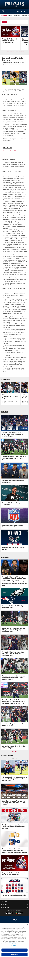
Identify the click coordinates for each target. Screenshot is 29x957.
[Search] (24, 11)
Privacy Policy (12, 942)
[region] (14, 940)
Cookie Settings (14, 945)
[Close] (27, 925)
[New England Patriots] (14, 920)
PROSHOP (19, 11)
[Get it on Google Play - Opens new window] (19, 914)
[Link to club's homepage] (3, 10)
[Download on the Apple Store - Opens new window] (9, 913)
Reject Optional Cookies (14, 950)
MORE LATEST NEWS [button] (14, 553)
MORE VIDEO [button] (14, 751)
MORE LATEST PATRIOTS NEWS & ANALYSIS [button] (14, 51)
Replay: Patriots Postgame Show (16, 22)
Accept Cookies (14, 954)
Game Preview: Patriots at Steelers (11, 150)
